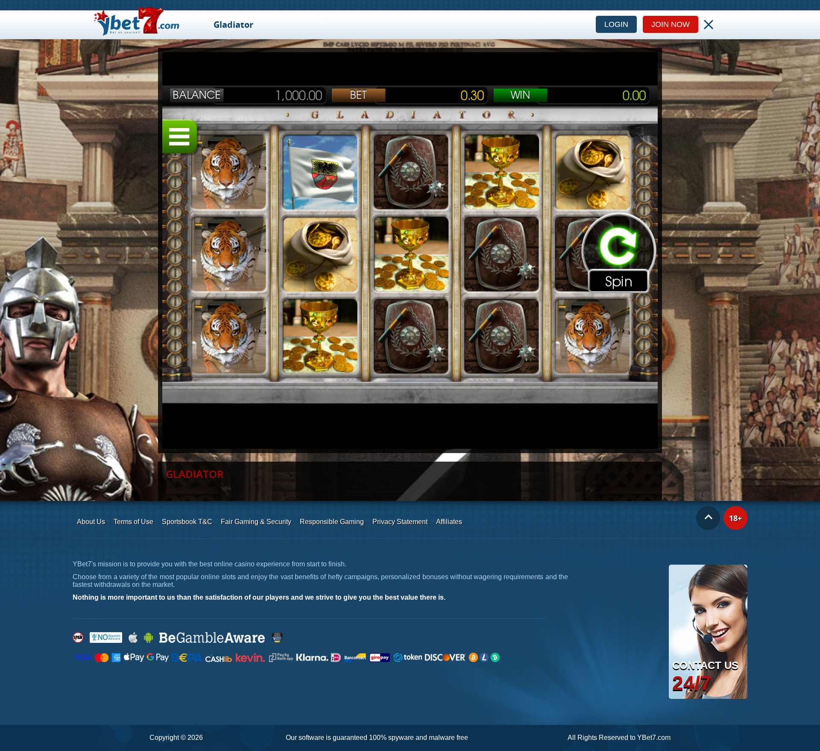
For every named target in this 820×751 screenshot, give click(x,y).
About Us (91, 521)
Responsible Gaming (332, 521)
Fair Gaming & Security (256, 521)
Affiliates (449, 521)
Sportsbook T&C (187, 521)
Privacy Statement (400, 521)
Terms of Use (133, 521)
